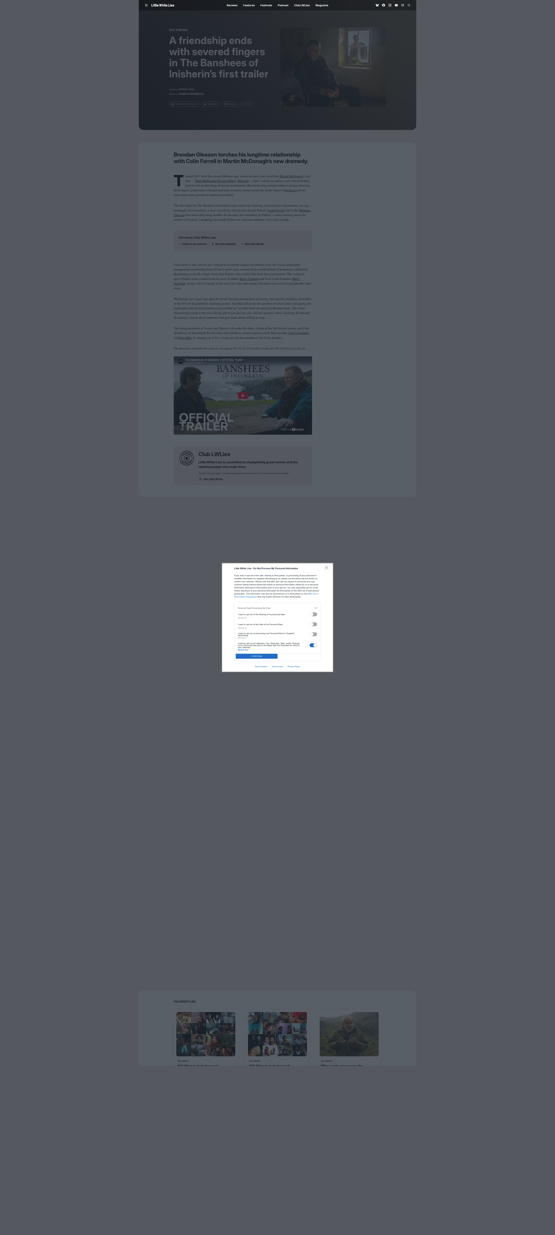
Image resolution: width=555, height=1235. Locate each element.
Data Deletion (261, 666)
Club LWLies (302, 5)
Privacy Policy (294, 666)
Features (249, 5)
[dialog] (277, 617)
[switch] (313, 614)
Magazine (322, 5)
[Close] (327, 568)
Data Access (277, 666)
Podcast (283, 5)
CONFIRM (256, 656)
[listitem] (277, 607)
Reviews (232, 5)
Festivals (266, 5)
